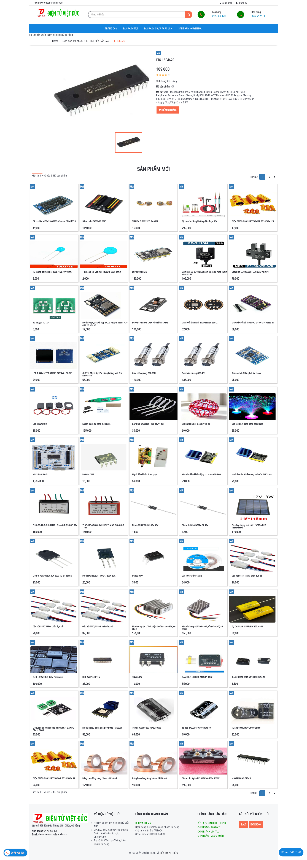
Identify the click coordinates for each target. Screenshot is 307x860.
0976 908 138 (45, 830)
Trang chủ (111, 28)
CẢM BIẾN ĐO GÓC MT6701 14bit (197, 677)
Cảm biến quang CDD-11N (144, 373)
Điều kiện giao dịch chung (212, 823)
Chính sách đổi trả (208, 831)
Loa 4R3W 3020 (40, 424)
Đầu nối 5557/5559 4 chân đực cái (48, 626)
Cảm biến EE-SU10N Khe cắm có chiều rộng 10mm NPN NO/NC (204, 273)
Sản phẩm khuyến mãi (190, 28)
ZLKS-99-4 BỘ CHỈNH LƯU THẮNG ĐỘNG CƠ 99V (55, 525)
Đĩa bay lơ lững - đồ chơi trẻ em (196, 424)
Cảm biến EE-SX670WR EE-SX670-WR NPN (250, 272)
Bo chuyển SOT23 (41, 322)
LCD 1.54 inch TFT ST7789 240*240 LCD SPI (52, 373)
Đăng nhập (227, 2)
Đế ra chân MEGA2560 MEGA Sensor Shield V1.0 (54, 221)
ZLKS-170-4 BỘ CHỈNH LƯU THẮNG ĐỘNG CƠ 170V (103, 526)
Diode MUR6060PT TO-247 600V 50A (98, 575)
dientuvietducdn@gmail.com (49, 834)
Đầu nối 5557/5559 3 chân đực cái (247, 575)
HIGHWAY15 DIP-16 (91, 677)
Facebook (256, 824)
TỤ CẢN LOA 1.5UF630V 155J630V (247, 626)
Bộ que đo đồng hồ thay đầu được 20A (199, 221)
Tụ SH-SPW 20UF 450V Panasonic (48, 677)
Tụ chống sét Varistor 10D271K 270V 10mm (52, 272)
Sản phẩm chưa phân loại (158, 28)
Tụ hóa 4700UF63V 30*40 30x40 (196, 727)
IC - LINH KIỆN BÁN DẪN (97, 41)
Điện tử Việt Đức (169, 852)
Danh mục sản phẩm (72, 41)
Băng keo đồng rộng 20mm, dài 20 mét (99, 778)
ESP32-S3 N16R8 (139, 272)
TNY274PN (137, 677)
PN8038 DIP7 (88, 474)
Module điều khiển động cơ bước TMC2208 (251, 474)
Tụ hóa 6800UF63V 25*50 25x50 (246, 727)
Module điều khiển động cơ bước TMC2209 (102, 727)
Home (55, 41)
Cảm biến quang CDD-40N (193, 373)
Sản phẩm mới (130, 28)
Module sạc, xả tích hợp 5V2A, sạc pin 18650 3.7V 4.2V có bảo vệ (105, 323)
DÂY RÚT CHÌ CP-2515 (192, 575)
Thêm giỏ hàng (169, 110)
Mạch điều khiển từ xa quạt (144, 474)
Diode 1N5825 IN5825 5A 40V (145, 525)
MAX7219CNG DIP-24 (241, 778)
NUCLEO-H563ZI (40, 474)
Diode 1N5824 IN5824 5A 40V (195, 525)
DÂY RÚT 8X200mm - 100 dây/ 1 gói (148, 424)
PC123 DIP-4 (137, 575)
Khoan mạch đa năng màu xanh (96, 424)
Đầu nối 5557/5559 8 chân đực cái (97, 626)
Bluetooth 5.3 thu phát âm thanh (246, 373)
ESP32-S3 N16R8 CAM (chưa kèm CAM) (150, 322)
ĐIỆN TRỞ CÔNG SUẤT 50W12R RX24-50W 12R (253, 221)
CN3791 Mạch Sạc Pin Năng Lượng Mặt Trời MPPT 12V (102, 374)
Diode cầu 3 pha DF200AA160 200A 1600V (200, 778)
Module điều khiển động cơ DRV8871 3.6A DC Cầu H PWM (53, 729)
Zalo (243, 824)
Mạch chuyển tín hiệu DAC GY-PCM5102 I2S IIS (253, 322)
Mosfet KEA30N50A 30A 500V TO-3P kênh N (52, 575)
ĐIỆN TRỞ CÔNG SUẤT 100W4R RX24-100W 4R (54, 778)
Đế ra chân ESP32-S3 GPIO (94, 221)
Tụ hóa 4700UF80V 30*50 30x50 (146, 727)
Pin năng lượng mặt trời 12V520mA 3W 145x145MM (249, 526)
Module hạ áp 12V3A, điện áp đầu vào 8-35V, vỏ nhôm (154, 627)
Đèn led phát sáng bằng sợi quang (247, 424)
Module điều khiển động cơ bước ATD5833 (201, 474)
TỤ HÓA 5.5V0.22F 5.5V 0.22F (145, 221)
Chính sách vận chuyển (211, 835)
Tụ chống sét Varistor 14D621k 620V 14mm (101, 272)
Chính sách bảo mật (209, 827)
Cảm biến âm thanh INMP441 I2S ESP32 (199, 322)
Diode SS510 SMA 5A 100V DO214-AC (248, 677)
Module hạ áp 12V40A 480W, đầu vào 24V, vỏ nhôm (202, 627)
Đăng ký (243, 2)
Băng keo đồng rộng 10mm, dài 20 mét (149, 778)
